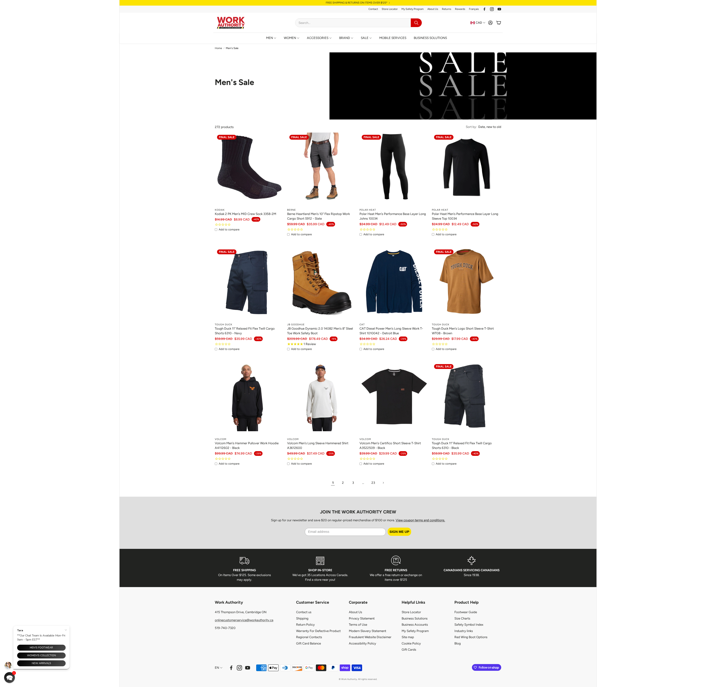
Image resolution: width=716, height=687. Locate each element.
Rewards (460, 9)
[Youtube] (499, 9)
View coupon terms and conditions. (420, 520)
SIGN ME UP (399, 532)
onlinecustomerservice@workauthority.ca (244, 620)
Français (474, 9)
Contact (373, 9)
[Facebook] (484, 9)
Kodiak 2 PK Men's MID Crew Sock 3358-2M (245, 214)
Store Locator (390, 9)
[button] (358, 22)
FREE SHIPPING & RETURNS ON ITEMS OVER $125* (356, 2)
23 (373, 483)
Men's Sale (232, 48)
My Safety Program (412, 9)
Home (218, 48)
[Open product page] (322, 286)
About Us (432, 9)
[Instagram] (492, 9)
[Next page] (383, 483)
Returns (446, 9)
